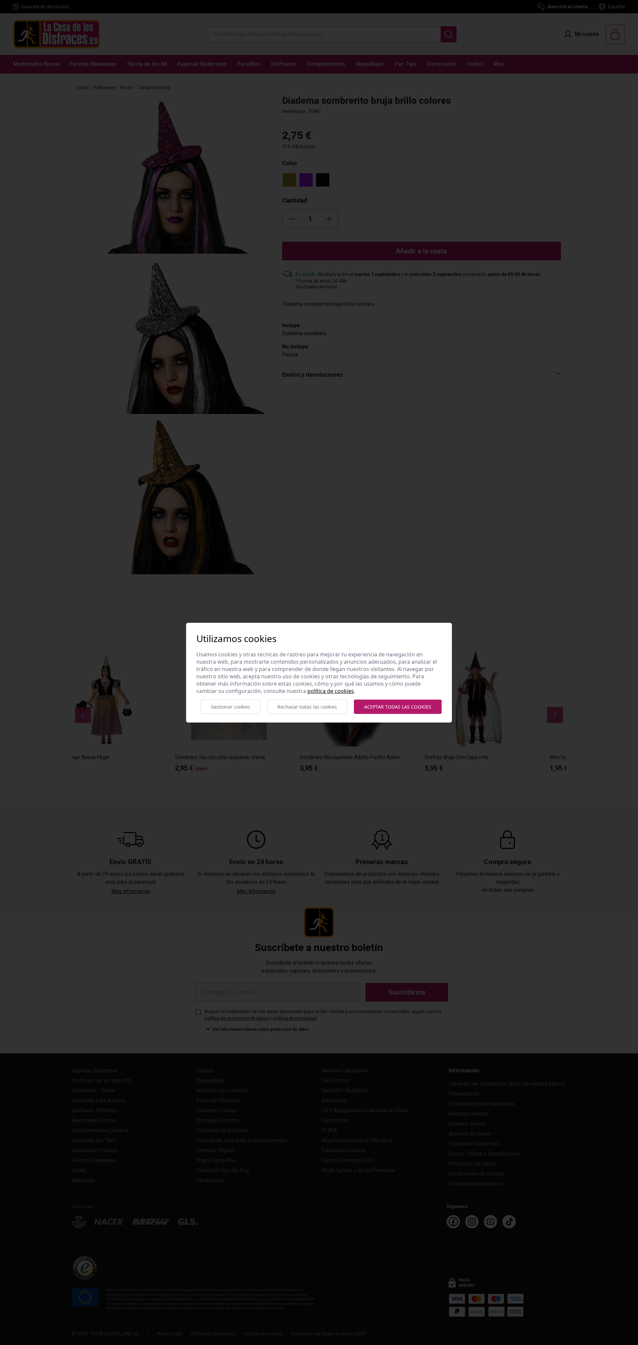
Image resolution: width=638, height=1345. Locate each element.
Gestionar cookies (230, 707)
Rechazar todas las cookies (307, 707)
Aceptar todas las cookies (397, 707)
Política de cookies (330, 691)
